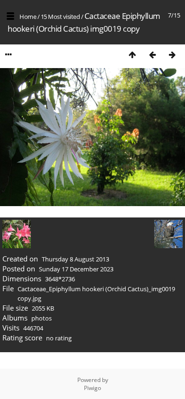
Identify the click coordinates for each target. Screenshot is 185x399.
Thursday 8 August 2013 (75, 259)
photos (41, 318)
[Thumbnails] (132, 54)
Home (27, 16)
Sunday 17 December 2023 (76, 269)
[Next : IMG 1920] (172, 54)
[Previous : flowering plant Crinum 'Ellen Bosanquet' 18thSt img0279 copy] (152, 54)
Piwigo (92, 388)
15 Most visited (60, 16)
